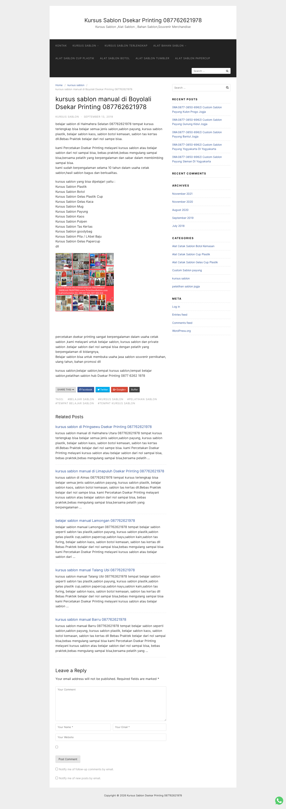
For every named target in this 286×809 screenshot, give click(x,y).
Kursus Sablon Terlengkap (126, 45)
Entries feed (179, 314)
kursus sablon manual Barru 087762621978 (90, 619)
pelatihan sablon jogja (186, 286)
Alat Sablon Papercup (192, 58)
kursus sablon (76, 85)
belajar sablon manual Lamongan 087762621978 (95, 520)
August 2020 (180, 209)
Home (59, 85)
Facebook (86, 389)
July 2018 (178, 225)
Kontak (61, 45)
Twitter (104, 389)
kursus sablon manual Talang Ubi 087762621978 (95, 570)
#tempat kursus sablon (116, 403)
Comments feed (182, 322)
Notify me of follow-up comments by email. (86, 769)
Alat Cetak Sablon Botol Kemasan (193, 246)
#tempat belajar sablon (74, 403)
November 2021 (182, 193)
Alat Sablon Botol (115, 58)
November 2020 (182, 201)
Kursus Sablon (84, 45)
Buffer (134, 389)
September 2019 (183, 217)
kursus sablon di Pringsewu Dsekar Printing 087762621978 (103, 427)
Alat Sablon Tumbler (152, 58)
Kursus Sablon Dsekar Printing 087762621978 (143, 20)
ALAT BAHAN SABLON (168, 45)
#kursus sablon (110, 399)
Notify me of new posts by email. (80, 778)
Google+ (121, 389)
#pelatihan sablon (142, 399)
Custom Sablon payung (187, 270)
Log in (176, 306)
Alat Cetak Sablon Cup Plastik (191, 254)
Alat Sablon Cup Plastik (74, 58)
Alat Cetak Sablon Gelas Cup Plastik (195, 262)
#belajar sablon (81, 399)
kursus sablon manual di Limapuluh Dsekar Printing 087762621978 (109, 471)
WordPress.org (181, 330)
